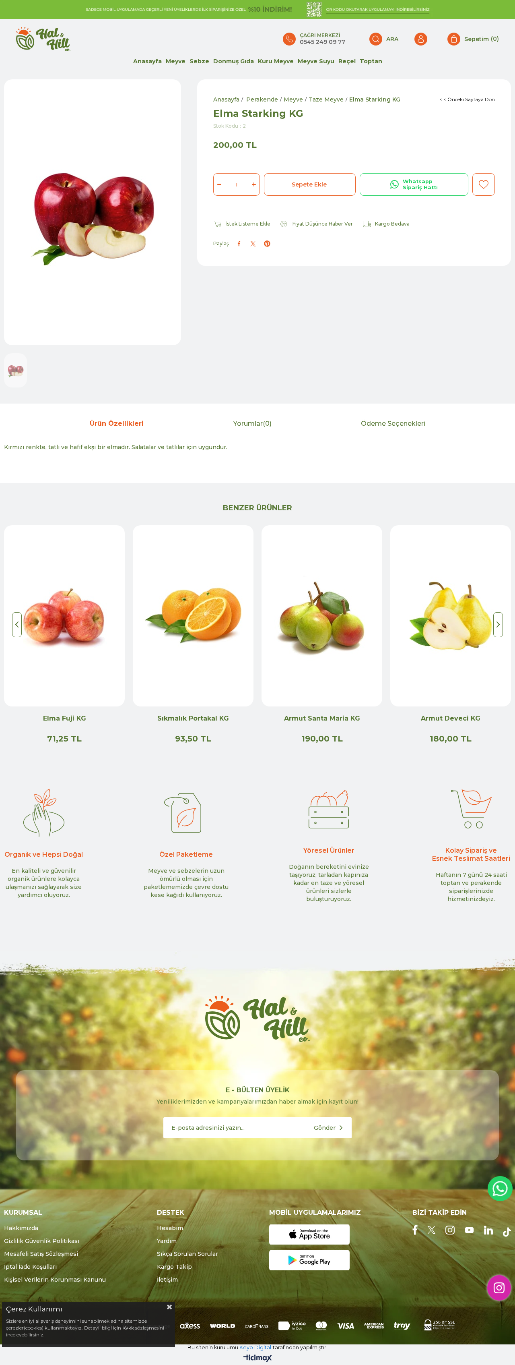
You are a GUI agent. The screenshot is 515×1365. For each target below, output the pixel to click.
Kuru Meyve (276, 61)
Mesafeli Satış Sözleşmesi (41, 1253)
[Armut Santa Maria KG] (322, 615)
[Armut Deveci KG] (450, 615)
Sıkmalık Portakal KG (193, 718)
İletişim (167, 1279)
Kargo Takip (174, 1266)
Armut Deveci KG (450, 718)
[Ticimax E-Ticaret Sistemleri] (257, 1359)
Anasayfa (147, 61)
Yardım (167, 1241)
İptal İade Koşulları (30, 1266)
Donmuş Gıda (233, 61)
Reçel (347, 61)
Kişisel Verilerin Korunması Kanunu (55, 1279)
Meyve (175, 61)
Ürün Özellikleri (117, 423)
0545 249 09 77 (322, 42)
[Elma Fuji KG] (64, 615)
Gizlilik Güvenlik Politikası (41, 1241)
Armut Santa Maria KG (322, 718)
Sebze (199, 61)
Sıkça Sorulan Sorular (187, 1253)
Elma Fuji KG (64, 718)
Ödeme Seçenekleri (393, 423)
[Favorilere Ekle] (483, 184)
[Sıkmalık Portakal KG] (193, 615)
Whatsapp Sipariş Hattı (420, 184)
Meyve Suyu (316, 61)
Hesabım (170, 1228)
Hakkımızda (21, 1228)
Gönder (325, 1127)
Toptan (371, 61)
